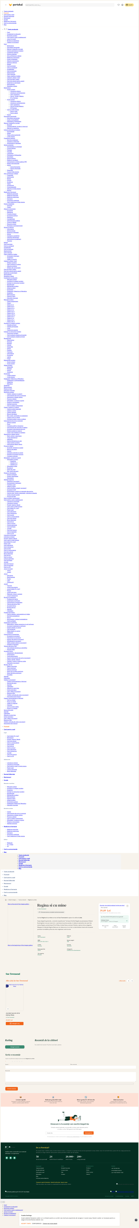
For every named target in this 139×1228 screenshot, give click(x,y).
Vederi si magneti (12, 703)
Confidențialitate (119, 1196)
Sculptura (10, 182)
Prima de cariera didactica (42, 1178)
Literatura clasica (15, 91)
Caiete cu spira (11, 411)
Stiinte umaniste (12, 54)
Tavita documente (12, 656)
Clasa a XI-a (10, 320)
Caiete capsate (11, 412)
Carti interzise (11, 74)
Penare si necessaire (13, 402)
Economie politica (12, 215)
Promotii (6, 13)
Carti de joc (10, 522)
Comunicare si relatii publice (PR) (17, 162)
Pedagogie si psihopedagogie (15, 380)
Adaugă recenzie (14, 1047)
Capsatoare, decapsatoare (15, 653)
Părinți (87, 1170)
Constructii (10, 582)
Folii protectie (11, 629)
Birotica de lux (11, 607)
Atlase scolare (11, 288)
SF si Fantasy (14, 98)
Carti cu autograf (12, 67)
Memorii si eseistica (13, 128)
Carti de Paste (11, 527)
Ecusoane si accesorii (13, 636)
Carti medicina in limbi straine (16, 202)
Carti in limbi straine (13, 110)
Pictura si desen (11, 399)
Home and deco (11, 690)
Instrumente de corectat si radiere (17, 427)
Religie (9, 64)
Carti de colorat (11, 518)
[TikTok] (14, 1157)
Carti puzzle (10, 515)
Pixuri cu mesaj (11, 701)
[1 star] (12, 1061)
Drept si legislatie (12, 59)
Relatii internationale (13, 163)
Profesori (88, 1168)
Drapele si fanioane (12, 644)
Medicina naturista (12, 195)
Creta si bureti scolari (13, 495)
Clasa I (9, 303)
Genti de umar (11, 469)
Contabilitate (11, 219)
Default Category (12, 899)
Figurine (9, 585)
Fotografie (10, 175)
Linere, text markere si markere (16, 432)
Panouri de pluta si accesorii (15, 639)
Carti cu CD (10, 533)
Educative (10, 575)
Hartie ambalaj (11, 621)
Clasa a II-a (10, 305)
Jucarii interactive (12, 596)
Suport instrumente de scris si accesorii (18, 658)
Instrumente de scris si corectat (16, 395)
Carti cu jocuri (11, 523)
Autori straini (11, 99)
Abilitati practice (12, 404)
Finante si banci (11, 214)
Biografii (9, 125)
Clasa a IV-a (10, 308)
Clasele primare (11, 325)
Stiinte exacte (11, 231)
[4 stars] (19, 1061)
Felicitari (9, 705)
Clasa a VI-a (10, 311)
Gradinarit (10, 258)
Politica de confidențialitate (73, 1136)
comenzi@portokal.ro (116, 1170)
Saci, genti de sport (12, 471)
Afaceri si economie (13, 61)
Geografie (10, 170)
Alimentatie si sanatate (14, 143)
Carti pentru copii (9, 14)
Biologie (9, 343)
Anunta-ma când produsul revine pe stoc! (112, 905)
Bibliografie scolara (12, 286)
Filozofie (9, 152)
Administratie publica (13, 221)
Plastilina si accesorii (13, 481)
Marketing (10, 212)
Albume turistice (12, 266)
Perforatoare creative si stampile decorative (20, 491)
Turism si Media (11, 222)
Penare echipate (12, 474)
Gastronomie (11, 73)
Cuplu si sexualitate (13, 120)
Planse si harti (11, 296)
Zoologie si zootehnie (13, 236)
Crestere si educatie (13, 141)
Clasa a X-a (10, 318)
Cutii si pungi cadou (13, 707)
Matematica (10, 340)
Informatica (10, 229)
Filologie (9, 150)
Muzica (9, 190)
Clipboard (10, 633)
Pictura (9, 180)
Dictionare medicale (13, 200)
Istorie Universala (15, 168)
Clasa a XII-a (11, 321)
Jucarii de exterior (12, 587)
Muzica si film (11, 693)
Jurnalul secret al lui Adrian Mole (13, 1014)
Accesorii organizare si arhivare (16, 626)
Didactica (10, 382)
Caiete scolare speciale (14, 409)
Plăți (62, 1172)
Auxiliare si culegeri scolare (15, 281)
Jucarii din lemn (11, 592)
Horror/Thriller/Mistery (17, 106)
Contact (63, 1174)
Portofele (9, 675)
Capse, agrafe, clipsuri (13, 659)
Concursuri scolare (12, 333)
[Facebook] (6, 1157)
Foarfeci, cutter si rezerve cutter (16, 661)
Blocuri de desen (12, 414)
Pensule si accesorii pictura (15, 454)
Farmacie (10, 199)
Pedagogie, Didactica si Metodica (17, 291)
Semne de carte (11, 683)
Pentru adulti (14, 113)
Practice (9, 241)
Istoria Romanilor (15, 167)
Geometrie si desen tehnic (15, 397)
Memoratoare (11, 295)
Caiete (9, 812)
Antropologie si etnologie (14, 147)
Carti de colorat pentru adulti (15, 81)
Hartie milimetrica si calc (14, 441)
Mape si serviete (12, 666)
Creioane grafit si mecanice (15, 426)
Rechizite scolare (12, 36)
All (8, 846)
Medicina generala (12, 194)
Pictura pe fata (11, 496)
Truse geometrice (12, 437)
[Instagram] (10, 1157)
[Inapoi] (1, 1202)
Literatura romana (12, 503)
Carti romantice (15, 94)
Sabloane (10, 439)
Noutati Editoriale (9, 16)
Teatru (9, 184)
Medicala (9, 843)
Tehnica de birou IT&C (13, 604)
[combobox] (32, 5)
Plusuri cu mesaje (12, 708)
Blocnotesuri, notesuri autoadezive (17, 619)
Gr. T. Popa (10, 844)
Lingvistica (10, 153)
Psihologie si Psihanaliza (14, 121)
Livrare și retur (64, 1170)
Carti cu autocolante (13, 516)
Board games (11, 577)
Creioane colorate (12, 456)
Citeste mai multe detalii (50, 1223)
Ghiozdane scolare (12, 459)
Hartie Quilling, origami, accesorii (16, 488)
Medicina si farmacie (10, 21)
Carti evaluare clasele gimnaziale (16, 335)
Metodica (10, 384)
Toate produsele (8, 11)
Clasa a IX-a (10, 316)
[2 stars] (15, 1061)
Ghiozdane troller (12, 466)
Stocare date (11, 649)
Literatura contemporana (17, 93)
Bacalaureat (10, 284)
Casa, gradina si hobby (13, 76)
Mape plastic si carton (13, 631)
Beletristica (10, 46)
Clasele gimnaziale (12, 326)
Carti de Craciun (12, 530)
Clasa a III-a (10, 306)
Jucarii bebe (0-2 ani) (13, 589)
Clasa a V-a (10, 310)
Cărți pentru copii (40, 1172)
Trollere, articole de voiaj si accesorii (17, 695)
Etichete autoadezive (13, 616)
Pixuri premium (11, 668)
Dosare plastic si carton (14, 627)
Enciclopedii (10, 131)
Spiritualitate (11, 84)
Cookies (127, 1196)
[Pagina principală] (5, 900)
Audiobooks (10, 69)
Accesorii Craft (11, 490)
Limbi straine (11, 136)
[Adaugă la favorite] (7, 1008)
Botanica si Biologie (13, 232)
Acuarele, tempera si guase (15, 448)
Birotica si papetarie (13, 41)
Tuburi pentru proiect (13, 443)
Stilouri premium (12, 670)
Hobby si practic (12, 259)
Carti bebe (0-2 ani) (13, 508)
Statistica (10, 217)
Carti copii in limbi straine (14, 506)
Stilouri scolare (11, 422)
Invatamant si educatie (14, 34)
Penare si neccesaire (13, 822)
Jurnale (9, 528)
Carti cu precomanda (10, 23)
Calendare (10, 611)
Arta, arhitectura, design (14, 56)
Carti (8, 32)
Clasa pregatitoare (12, 301)
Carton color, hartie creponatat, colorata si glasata (22, 493)
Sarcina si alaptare (12, 140)
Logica (9, 357)
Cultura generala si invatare (15, 51)
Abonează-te (88, 1133)
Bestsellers (38, 1174)
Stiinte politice (11, 158)
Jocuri (9, 570)
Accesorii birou (11, 606)
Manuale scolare (12, 279)
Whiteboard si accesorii (14, 641)
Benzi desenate (11, 520)
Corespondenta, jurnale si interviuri (17, 126)
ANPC (132, 1196)
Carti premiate (11, 66)
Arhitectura (10, 185)
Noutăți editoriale (40, 1170)
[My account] (122, 4)
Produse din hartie (12, 599)
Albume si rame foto (13, 688)
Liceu (8, 328)
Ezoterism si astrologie (13, 83)
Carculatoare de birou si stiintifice (17, 648)
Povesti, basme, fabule (13, 505)
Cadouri (88, 1174)
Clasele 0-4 (13, 463)
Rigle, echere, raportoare (14, 436)
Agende (9, 609)
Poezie (9, 115)
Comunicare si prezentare (14, 602)
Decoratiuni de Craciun (14, 696)
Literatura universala (13, 501)
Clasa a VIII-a (11, 315)
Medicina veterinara (13, 197)
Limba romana (11, 375)
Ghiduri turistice (12, 263)
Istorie (9, 165)
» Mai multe (122, 981)
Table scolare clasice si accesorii (16, 643)
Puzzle (9, 579)
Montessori (7, 18)
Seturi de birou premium (14, 673)
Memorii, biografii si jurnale (15, 49)
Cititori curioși (89, 1172)
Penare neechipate (12, 476)
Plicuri (9, 617)
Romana (9, 342)
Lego (8, 580)
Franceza (9, 352)
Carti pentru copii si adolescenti (16, 37)
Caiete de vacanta (12, 330)
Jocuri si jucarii (11, 39)
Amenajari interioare (13, 256)
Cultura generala (12, 525)
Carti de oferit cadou (13, 79)
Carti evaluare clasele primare (16, 337)
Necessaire (10, 478)
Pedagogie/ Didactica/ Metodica (16, 803)
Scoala (6, 20)
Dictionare (10, 289)
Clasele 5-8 (13, 464)
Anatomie (10, 372)
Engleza (9, 350)
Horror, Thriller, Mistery (17, 96)
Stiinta (9, 234)
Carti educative (11, 511)
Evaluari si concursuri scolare (15, 283)
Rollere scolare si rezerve (14, 431)
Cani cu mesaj (11, 700)
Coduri (9, 207)
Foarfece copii (11, 485)
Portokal (16, 5)
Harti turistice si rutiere (14, 264)
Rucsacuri (10, 468)
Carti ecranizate (11, 71)
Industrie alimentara (13, 237)
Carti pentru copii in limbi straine (16, 766)
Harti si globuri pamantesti (15, 406)
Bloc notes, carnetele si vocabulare (17, 416)
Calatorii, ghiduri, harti (13, 78)
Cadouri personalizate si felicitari (16, 681)
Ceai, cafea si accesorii (14, 691)
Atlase (9, 133)
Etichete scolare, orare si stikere (16, 419)
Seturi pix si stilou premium (15, 671)
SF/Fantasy (13, 108)
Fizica (8, 358)
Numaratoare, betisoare (14, 483)
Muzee (9, 178)
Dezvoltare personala (13, 47)
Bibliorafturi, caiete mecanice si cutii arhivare (20, 624)
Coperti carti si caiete (13, 417)
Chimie (9, 345)
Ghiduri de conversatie (14, 268)
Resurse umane (11, 224)
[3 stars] (17, 1061)
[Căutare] (39, 5)
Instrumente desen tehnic (14, 444)
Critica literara (11, 148)
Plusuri (9, 590)
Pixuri (8, 424)
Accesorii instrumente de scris (16, 429)
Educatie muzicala (12, 298)
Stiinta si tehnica (12, 62)
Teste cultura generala (13, 135)
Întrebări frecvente (65, 1168)
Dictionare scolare (12, 802)
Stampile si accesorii (13, 663)
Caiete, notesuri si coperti (14, 394)
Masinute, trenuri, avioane (14, 594)
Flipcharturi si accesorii (14, 638)
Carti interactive (12, 513)
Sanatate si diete (12, 86)
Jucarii (9, 572)
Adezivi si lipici (11, 486)
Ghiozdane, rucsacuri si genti (15, 400)
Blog (5, 25)
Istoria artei (10, 177)
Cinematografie (11, 187)
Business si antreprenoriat (15, 226)
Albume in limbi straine (14, 189)
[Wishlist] (118, 4)
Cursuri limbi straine (13, 172)
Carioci (9, 451)
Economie (10, 210)
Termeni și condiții (109, 1196)
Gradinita (10, 293)
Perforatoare (10, 654)
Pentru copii (13, 111)
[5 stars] (22, 1061)
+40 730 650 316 (115, 1168)
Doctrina (9, 205)
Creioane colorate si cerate (15, 453)
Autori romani (11, 89)
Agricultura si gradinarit (14, 239)
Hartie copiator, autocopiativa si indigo (18, 614)
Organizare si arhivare (13, 601)
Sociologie (10, 157)
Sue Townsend (42, 908)
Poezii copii (10, 510)
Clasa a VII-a (11, 313)
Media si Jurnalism (12, 160)
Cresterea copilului (12, 52)
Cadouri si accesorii (13, 42)
